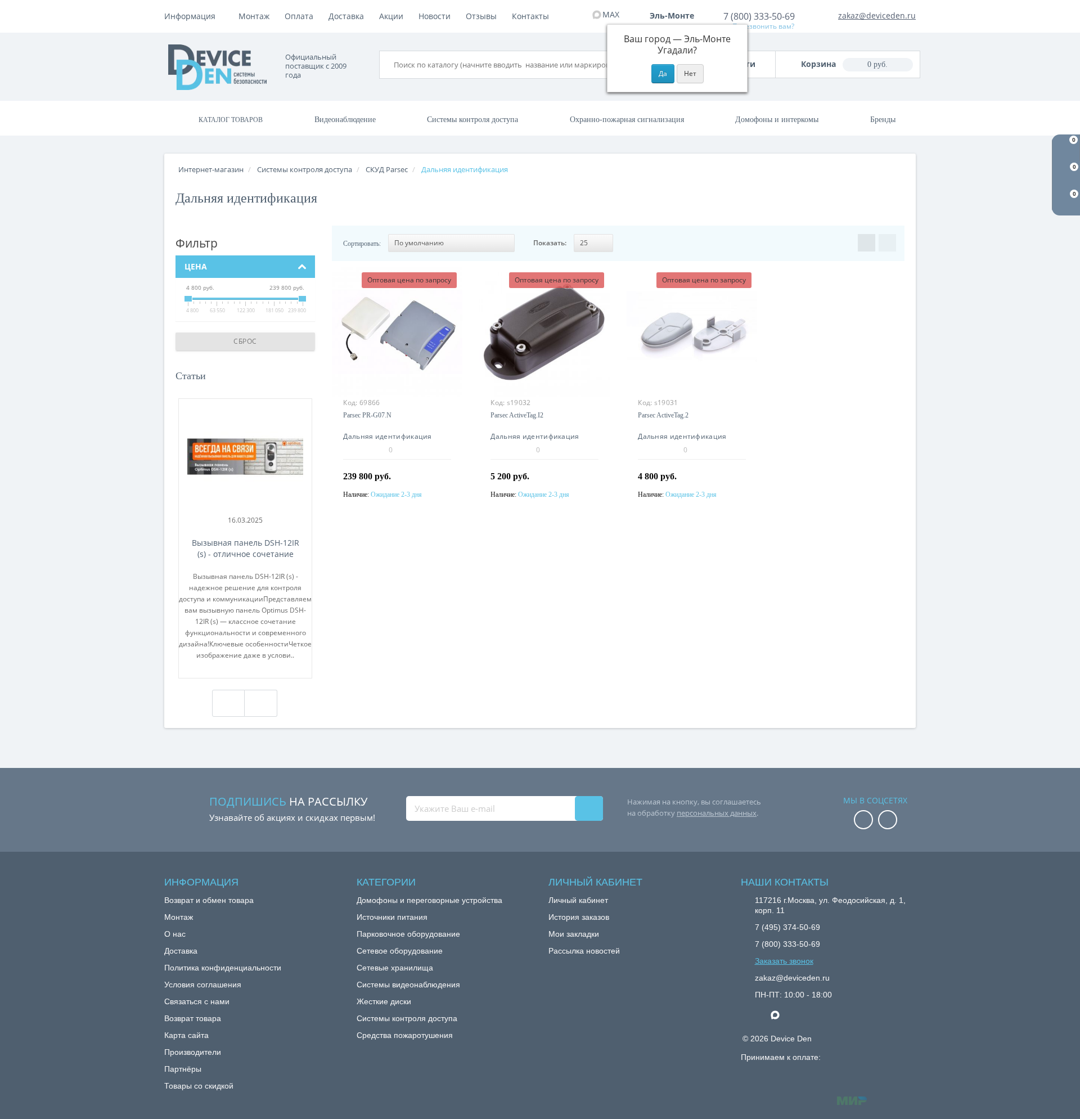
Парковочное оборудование (408, 933)
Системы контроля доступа (472, 119)
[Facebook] (863, 820)
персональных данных (717, 813)
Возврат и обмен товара (209, 900)
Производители (192, 1052)
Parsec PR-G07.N (367, 415)
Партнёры (182, 1068)
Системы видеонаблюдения (408, 984)
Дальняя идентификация (387, 436)
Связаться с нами (197, 1001)
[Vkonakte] (887, 820)
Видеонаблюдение (345, 119)
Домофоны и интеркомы (776, 119)
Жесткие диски (384, 1001)
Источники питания (392, 917)
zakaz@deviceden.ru (877, 15)
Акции (391, 16)
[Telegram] (760, 1015)
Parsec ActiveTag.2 (663, 415)
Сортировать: (362, 244)
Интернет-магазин (211, 169)
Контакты (530, 16)
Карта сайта (186, 1035)
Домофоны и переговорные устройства (429, 900)
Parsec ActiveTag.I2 (516, 415)
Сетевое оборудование (400, 950)
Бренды (883, 119)
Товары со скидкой (198, 1085)
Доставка (346, 16)
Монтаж (253, 16)
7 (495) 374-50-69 (787, 927)
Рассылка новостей (584, 950)
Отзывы (481, 16)
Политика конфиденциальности (222, 967)
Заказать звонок (784, 960)
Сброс (245, 341)
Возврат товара (192, 1018)
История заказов (578, 917)
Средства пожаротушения (405, 1035)
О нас (175, 933)
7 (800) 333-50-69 (759, 16)
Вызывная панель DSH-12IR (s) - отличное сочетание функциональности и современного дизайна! (245, 548)
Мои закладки (573, 933)
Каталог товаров (231, 120)
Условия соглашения (202, 984)
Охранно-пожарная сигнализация (627, 119)
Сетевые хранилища (395, 967)
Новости (434, 16)
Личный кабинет (578, 900)
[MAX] (780, 1012)
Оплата (299, 16)
